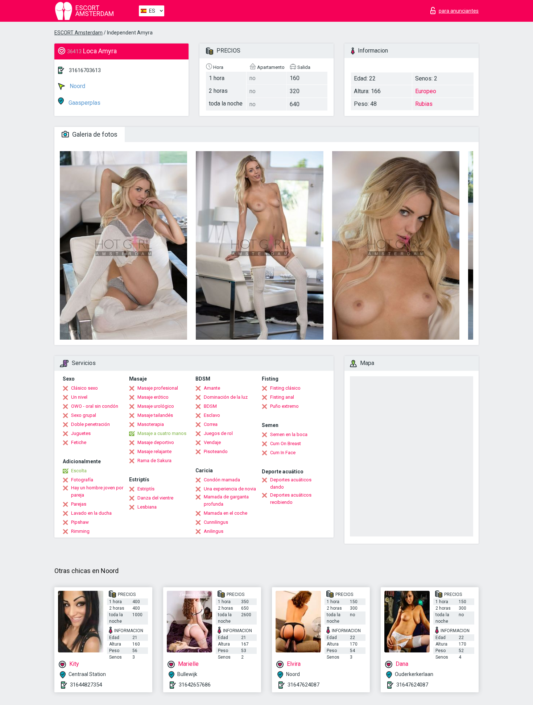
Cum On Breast (285, 443)
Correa (211, 424)
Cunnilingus (216, 522)
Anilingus (213, 531)
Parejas (78, 504)
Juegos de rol (218, 433)
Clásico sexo (84, 388)
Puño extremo (284, 406)
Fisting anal (282, 397)
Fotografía (82, 479)
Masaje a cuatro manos (161, 433)
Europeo (425, 91)
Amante (212, 388)
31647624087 (303, 684)
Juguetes (81, 433)
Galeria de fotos (94, 134)
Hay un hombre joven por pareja (97, 491)
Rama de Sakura (154, 460)
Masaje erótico (153, 397)
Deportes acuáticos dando (290, 483)
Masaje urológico (155, 406)
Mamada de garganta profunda (226, 500)
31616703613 (85, 70)
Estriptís (145, 489)
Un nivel (79, 397)
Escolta (79, 470)
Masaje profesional (157, 388)
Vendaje (212, 442)
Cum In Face (283, 452)
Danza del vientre (155, 498)
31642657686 (195, 684)
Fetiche (78, 442)
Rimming (80, 531)
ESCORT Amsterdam (78, 33)
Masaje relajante (154, 451)
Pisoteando (216, 451)
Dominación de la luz (226, 397)
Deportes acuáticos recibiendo (290, 498)
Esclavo (212, 415)
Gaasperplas (83, 102)
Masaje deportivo (155, 442)
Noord (76, 86)
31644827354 (86, 684)
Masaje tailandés (155, 415)
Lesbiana (147, 507)
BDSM (210, 406)
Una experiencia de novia (230, 489)
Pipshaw (80, 522)
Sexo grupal (83, 415)
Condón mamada (222, 479)
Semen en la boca (288, 434)
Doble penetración (90, 424)
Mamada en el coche (225, 513)
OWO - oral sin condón (94, 406)
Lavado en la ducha (91, 513)
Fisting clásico (285, 388)
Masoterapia (150, 424)
